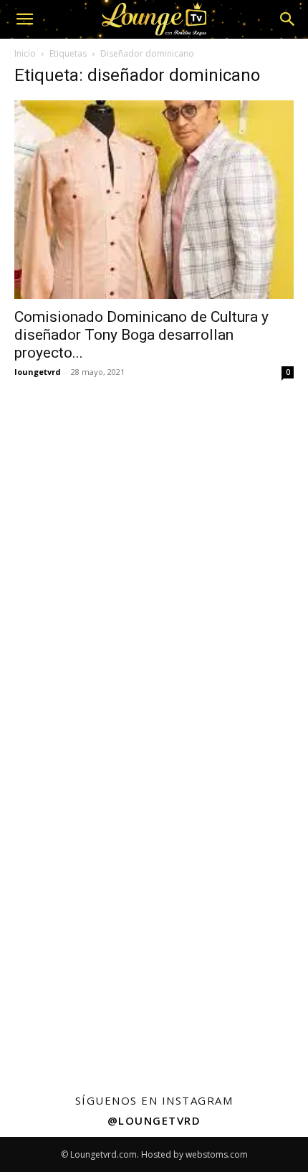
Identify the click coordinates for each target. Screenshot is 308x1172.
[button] (24, 19)
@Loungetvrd (154, 1120)
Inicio (25, 53)
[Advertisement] (154, 555)
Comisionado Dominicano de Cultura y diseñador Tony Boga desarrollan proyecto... (141, 334)
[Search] (288, 19)
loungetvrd (37, 371)
